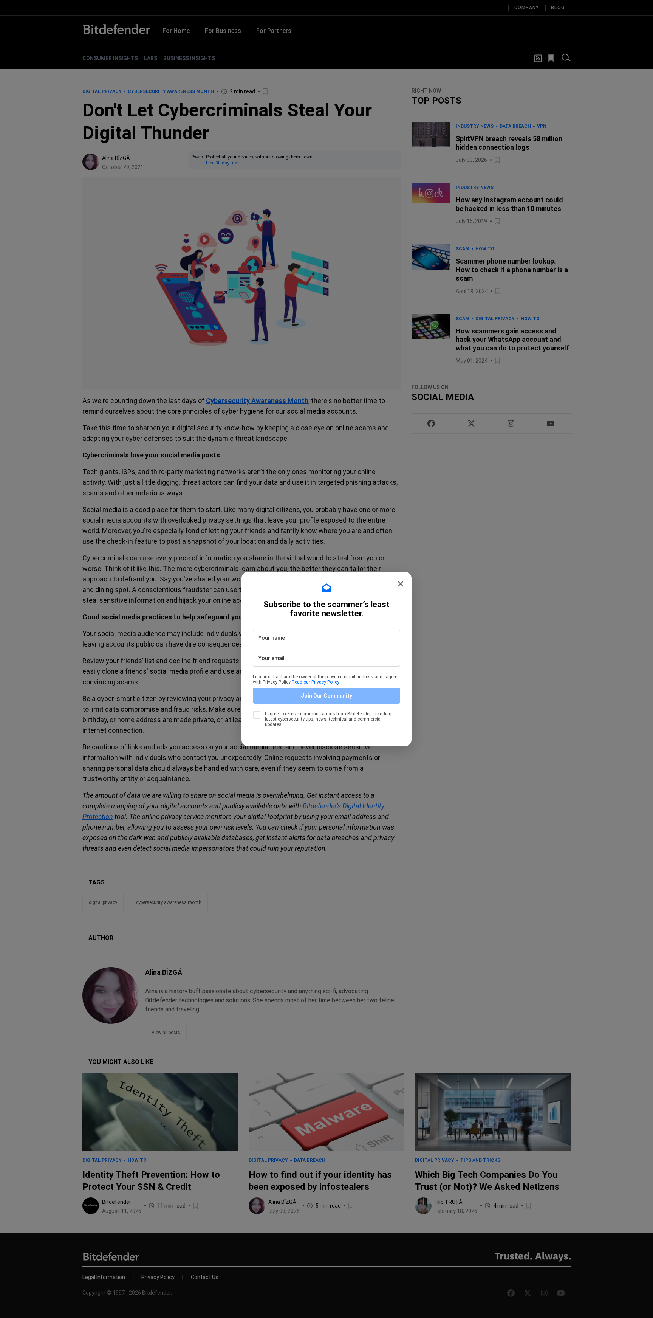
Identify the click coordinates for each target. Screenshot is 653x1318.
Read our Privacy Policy (315, 682)
